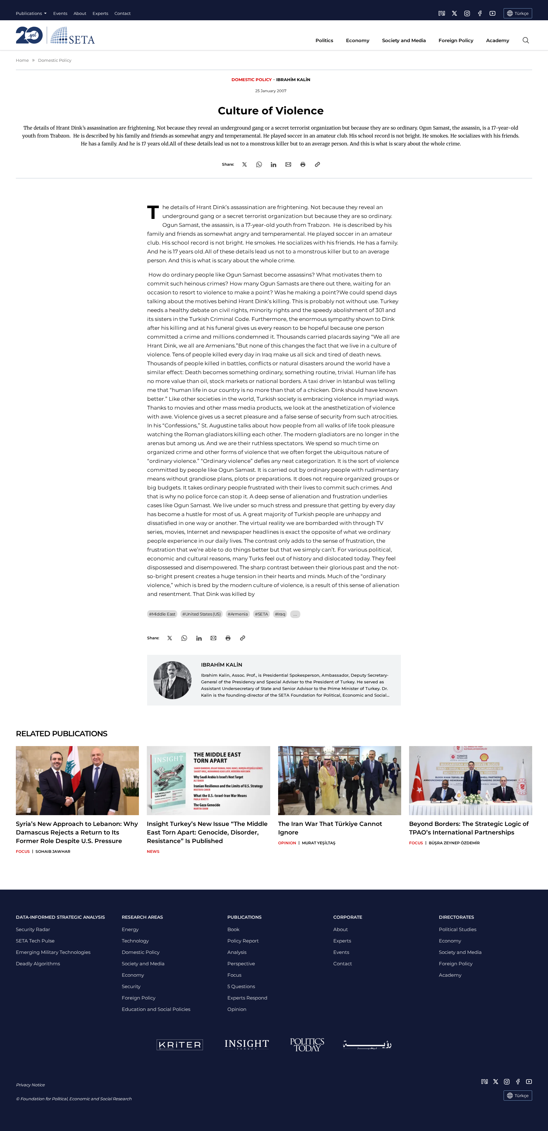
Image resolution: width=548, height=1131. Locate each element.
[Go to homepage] (55, 35)
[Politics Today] (307, 1044)
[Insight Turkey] (246, 1045)
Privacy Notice (30, 1084)
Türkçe (522, 1095)
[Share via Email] (288, 164)
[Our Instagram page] (467, 13)
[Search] (525, 40)
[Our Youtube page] (492, 13)
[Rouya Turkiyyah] (367, 1045)
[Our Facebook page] (479, 13)
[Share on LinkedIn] (273, 164)
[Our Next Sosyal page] (441, 13)
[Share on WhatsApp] (259, 164)
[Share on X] (244, 164)
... (295, 614)
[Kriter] (180, 1044)
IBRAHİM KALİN (293, 79)
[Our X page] (454, 13)
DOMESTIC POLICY (252, 79)
